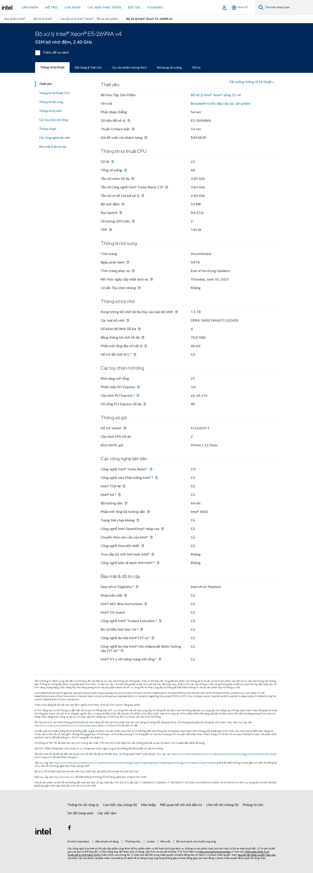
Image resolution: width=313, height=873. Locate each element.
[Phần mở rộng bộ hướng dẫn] (148, 512)
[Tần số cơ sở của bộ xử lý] (142, 195)
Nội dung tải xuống (169, 67)
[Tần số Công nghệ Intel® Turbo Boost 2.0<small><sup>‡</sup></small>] (166, 187)
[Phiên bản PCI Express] (138, 387)
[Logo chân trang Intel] (43, 831)
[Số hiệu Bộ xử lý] (128, 120)
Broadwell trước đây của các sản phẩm (220, 104)
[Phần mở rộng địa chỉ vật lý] (145, 346)
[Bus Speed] (120, 213)
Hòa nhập (148, 805)
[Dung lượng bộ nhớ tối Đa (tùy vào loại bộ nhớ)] (176, 312)
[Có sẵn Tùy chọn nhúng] (139, 288)
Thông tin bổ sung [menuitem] (51, 102)
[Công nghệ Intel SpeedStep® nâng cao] (162, 529)
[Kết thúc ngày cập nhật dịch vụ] (151, 279)
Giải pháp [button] (73, 7)
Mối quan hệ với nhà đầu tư (181, 805)
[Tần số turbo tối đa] (132, 178)
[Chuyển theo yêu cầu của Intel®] (151, 537)
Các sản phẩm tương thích (129, 67)
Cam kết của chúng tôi (120, 805)
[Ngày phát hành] (127, 262)
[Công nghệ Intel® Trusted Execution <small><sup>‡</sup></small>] (160, 621)
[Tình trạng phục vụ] (133, 271)
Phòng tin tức (253, 805)
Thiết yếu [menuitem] (45, 84)
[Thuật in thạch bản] (133, 129)
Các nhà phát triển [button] (104, 7)
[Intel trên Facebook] (69, 828)
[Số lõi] (112, 161)
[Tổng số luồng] (125, 170)
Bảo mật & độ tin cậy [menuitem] (52, 147)
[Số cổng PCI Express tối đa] (144, 404)
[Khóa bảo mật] (125, 595)
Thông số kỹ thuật (52, 67)
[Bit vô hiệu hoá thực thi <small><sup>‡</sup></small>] (141, 629)
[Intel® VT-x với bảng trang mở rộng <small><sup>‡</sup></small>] (159, 659)
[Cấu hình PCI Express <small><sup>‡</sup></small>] (137, 395)
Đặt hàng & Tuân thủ (88, 67)
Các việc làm (107, 813)
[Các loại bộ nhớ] (127, 320)
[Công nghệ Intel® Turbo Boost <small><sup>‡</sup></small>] (151, 469)
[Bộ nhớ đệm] (123, 204)
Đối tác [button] (134, 7)
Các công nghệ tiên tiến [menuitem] (54, 138)
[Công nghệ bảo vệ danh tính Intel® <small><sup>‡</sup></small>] (158, 563)
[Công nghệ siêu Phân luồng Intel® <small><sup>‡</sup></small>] (156, 477)
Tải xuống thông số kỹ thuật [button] (250, 82)
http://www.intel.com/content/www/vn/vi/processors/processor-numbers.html (77, 725)
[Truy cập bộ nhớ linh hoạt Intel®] (152, 554)
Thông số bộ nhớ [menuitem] (50, 111)
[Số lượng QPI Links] (133, 221)
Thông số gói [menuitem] (47, 129)
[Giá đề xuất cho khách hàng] (145, 137)
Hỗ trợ (196, 67)
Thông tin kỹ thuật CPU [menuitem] (54, 93)
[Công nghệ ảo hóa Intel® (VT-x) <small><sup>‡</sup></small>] (153, 638)
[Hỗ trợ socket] (124, 428)
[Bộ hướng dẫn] (125, 503)
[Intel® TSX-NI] (124, 486)
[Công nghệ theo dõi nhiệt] (142, 546)
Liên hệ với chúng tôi (222, 805)
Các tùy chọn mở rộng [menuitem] (53, 120)
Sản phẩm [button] (30, 7)
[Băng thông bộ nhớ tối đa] (143, 337)
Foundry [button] (155, 7)
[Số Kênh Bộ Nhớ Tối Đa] (139, 329)
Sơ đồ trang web (80, 813)
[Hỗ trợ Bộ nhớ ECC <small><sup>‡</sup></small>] (134, 354)
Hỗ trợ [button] (51, 7)
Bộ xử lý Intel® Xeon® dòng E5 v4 (216, 95)
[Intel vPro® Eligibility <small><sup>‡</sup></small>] (137, 587)
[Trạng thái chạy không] (137, 520)
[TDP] (110, 230)
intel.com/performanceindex (214, 851)
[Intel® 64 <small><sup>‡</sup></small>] (119, 495)
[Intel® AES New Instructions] (145, 604)
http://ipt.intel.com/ (64, 777)
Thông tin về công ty (83, 805)
